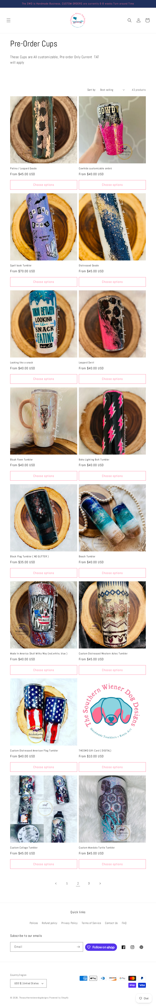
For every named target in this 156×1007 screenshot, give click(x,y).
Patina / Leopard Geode (23, 168)
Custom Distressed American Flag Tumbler (34, 750)
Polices (34, 923)
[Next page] (99, 883)
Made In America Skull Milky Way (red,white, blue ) (38, 653)
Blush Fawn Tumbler (21, 459)
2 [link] (78, 883)
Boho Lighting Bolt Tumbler (94, 459)
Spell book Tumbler (21, 265)
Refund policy (49, 923)
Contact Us (111, 923)
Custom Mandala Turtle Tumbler (97, 847)
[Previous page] (56, 883)
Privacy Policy (69, 923)
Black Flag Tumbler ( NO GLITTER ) (29, 556)
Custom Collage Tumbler (24, 847)
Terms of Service (91, 923)
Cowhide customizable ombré (95, 168)
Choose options (43, 185)
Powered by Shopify (58, 997)
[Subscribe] (78, 947)
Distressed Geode (89, 265)
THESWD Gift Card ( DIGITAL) (95, 750)
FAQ (124, 923)
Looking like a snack (21, 362)
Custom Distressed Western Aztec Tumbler (103, 653)
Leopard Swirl (86, 362)
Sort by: (91, 90)
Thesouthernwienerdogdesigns (34, 997)
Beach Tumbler (87, 556)
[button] (8, 20)
